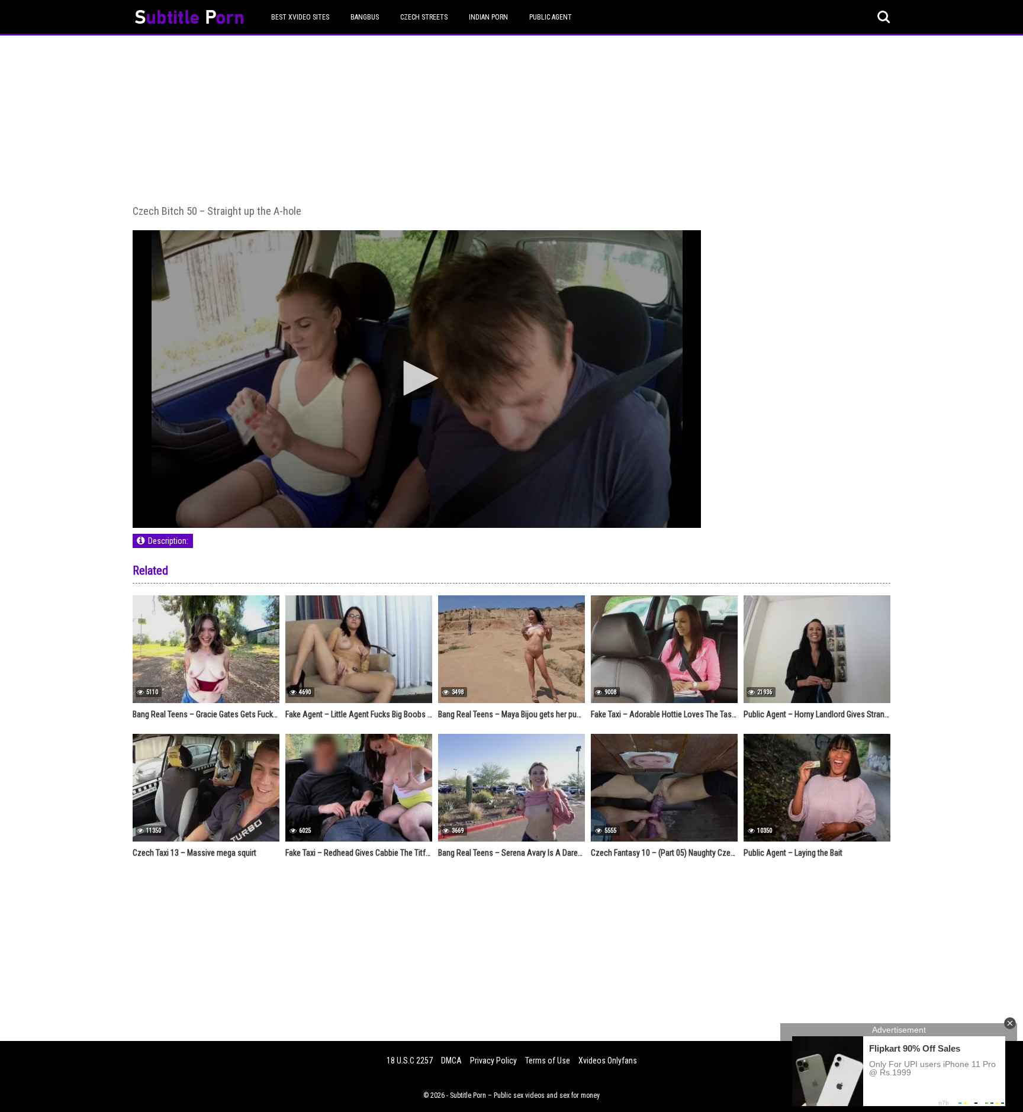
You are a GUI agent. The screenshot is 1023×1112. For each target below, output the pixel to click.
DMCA (451, 1060)
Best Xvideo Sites (300, 17)
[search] (883, 17)
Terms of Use (547, 1060)
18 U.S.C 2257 (410, 1060)
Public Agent (550, 17)
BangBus (364, 17)
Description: (168, 541)
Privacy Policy (493, 1060)
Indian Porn (488, 17)
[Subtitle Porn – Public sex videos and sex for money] (189, 18)
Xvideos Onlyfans (607, 1060)
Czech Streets (424, 17)
